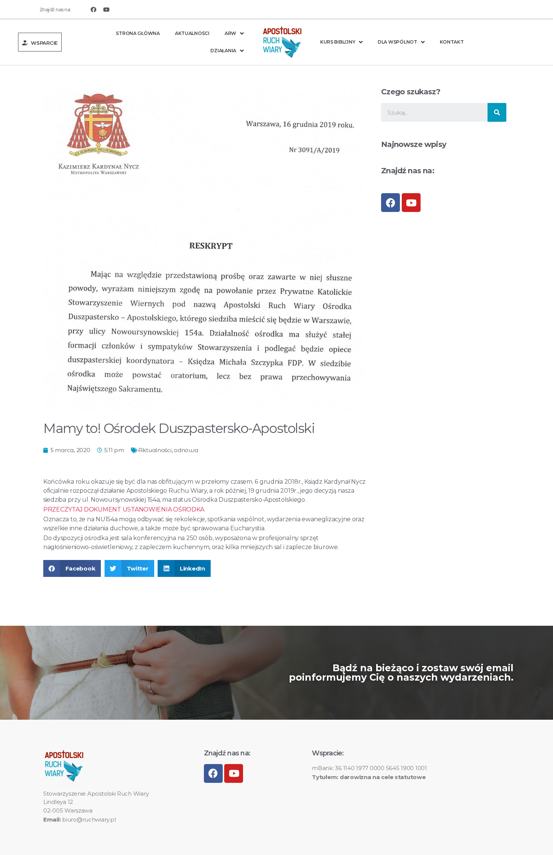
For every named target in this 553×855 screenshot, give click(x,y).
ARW (230, 33)
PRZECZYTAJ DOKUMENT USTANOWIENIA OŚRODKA (123, 509)
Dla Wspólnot (397, 42)
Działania (223, 50)
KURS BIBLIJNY (338, 42)
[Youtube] (106, 9)
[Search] (497, 112)
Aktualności (192, 33)
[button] (40, 42)
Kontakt (452, 42)
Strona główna (138, 33)
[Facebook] (93, 9)
